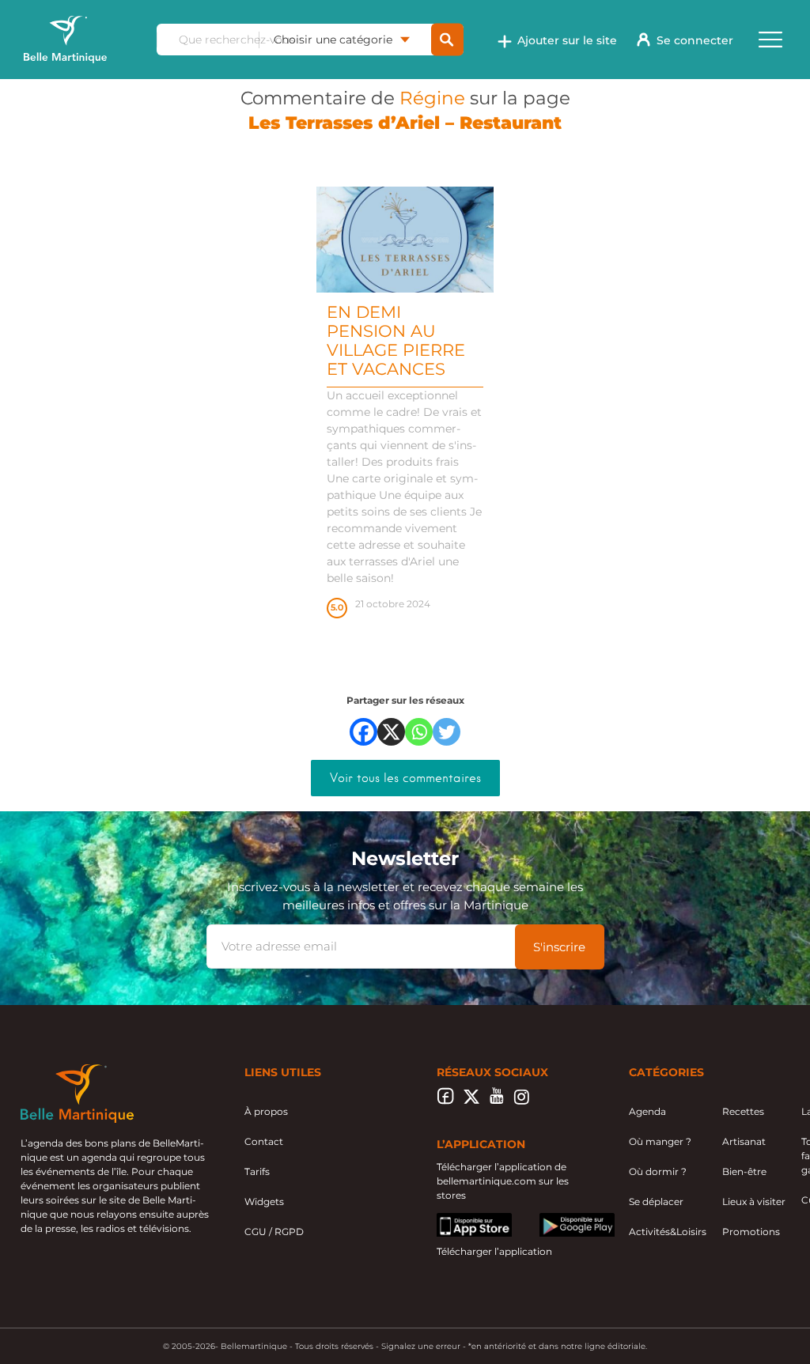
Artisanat (744, 1141)
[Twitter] (446, 732)
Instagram (522, 1100)
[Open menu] (770, 39)
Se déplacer (656, 1201)
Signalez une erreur (420, 1346)
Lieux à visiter (753, 1201)
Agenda (647, 1111)
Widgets (264, 1201)
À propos (266, 1111)
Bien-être (744, 1171)
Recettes (743, 1111)
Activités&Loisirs (667, 1231)
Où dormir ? (658, 1171)
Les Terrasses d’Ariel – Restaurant (405, 123)
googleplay (565, 1220)
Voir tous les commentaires (405, 778)
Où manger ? (660, 1141)
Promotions (751, 1231)
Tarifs (257, 1171)
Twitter (471, 1100)
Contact (263, 1141)
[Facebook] (363, 732)
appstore (458, 1220)
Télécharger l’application (494, 1251)
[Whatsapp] (419, 732)
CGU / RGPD (274, 1231)
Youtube (496, 1100)
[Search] (447, 40)
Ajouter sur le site (567, 40)
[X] (391, 732)
